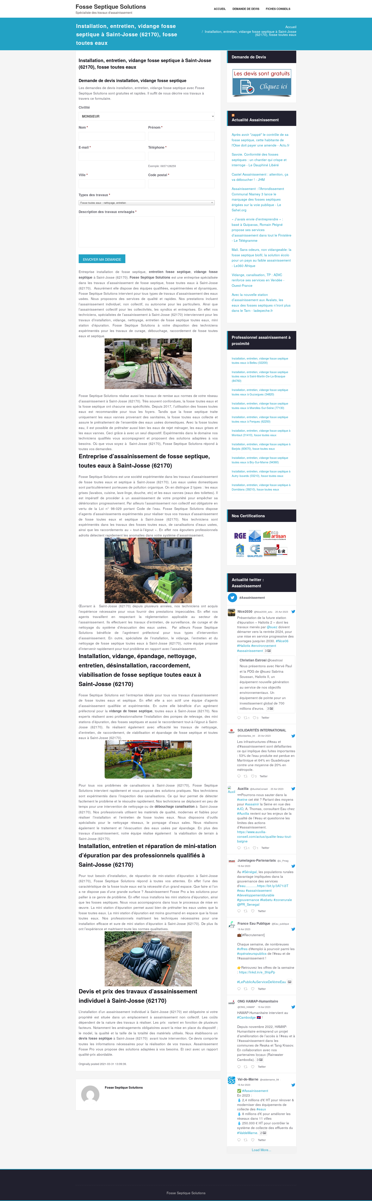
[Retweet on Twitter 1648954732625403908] (246, 776)
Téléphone (157, 147)
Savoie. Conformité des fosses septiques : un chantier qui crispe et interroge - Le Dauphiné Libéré (259, 159)
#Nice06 (282, 640)
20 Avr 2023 (281, 611)
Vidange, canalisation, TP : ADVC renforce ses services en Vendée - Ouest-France (258, 280)
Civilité (84, 107)
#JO (240, 808)
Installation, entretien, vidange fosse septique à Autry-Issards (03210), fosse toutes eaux (261, 473)
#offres (242, 948)
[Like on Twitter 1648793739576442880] (253, 911)
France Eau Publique (254, 923)
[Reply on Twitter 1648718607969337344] (239, 1067)
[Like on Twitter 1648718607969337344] (253, 1067)
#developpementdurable (255, 895)
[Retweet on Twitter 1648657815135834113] (246, 1140)
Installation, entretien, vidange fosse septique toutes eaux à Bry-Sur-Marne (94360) (260, 460)
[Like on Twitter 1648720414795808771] (253, 989)
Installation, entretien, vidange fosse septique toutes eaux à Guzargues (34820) (260, 392)
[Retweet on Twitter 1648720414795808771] (246, 989)
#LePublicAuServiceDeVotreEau (261, 981)
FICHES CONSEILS (278, 9)
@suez (272, 626)
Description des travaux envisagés (108, 212)
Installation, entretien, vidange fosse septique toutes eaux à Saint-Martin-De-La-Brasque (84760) (260, 376)
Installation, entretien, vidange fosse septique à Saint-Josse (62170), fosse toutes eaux (250, 33)
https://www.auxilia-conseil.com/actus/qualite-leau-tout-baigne (264, 836)
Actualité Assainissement (255, 119)
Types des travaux (94, 195)
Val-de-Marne (248, 1079)
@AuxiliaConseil (259, 788)
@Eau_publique (280, 923)
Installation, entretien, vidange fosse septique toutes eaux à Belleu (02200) (260, 360)
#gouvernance (248, 899)
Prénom (155, 127)
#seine (242, 799)
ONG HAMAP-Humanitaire (258, 1001)
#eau (241, 890)
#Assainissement (255, 1090)
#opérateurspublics (252, 953)
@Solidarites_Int (246, 735)
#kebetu (266, 899)
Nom (83, 127)
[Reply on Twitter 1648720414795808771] (239, 989)
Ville (83, 175)
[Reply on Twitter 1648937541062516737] (239, 848)
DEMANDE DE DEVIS (245, 9)
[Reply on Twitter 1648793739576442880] (239, 911)
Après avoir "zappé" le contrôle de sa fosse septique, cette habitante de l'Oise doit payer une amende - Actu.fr (260, 139)
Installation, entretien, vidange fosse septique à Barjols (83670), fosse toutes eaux (261, 446)
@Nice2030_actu (263, 611)
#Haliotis (243, 645)
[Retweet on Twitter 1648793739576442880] (246, 911)
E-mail (85, 147)
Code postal (158, 175)
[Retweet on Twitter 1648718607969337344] (246, 1067)
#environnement (263, 645)
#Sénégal (249, 871)
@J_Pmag (282, 860)
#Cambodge (246, 1017)
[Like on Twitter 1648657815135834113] (253, 1140)
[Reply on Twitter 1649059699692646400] (239, 718)
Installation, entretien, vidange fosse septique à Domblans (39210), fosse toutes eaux (261, 487)
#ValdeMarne (247, 1132)
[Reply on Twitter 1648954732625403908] (239, 776)
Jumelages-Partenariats (257, 860)
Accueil (290, 26)
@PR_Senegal (248, 904)
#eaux (261, 1109)
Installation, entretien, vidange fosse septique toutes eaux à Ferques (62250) (260, 419)
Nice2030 (245, 611)
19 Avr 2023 (244, 865)
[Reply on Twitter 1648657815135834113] (239, 1140)
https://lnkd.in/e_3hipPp (257, 972)
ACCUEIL (220, 9)
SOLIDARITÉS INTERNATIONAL (262, 730)
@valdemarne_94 (269, 1079)
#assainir (252, 804)
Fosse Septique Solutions (111, 6)
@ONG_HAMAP (246, 1007)
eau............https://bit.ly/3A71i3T (264, 885)
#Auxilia (243, 813)
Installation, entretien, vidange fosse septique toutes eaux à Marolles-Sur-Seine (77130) (260, 405)
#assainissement (250, 650)
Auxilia (243, 788)
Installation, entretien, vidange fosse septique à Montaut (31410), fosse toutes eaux (261, 432)
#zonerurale (283, 899)
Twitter (265, 717)
